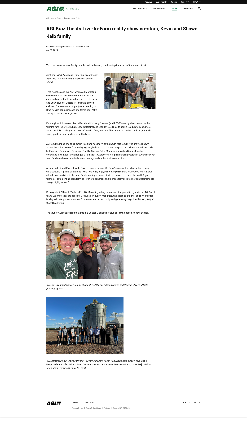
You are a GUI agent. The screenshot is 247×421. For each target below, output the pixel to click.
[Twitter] (190, 402)
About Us (148, 2)
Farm (174, 9)
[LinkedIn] (195, 402)
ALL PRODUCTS (140, 9)
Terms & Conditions (93, 408)
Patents (107, 408)
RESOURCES (188, 9)
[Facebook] (200, 402)
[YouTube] (184, 402)
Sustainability (161, 2)
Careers (174, 2)
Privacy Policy (77, 408)
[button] (199, 9)
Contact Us (185, 2)
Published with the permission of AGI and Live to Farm (67, 47)
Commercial (159, 9)
